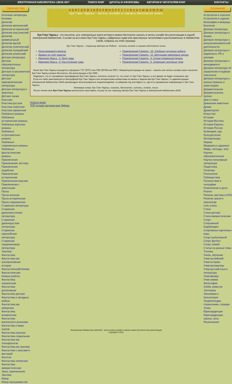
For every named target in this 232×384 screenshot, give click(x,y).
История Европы (213, 124)
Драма (207, 107)
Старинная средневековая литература (11, 244)
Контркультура (212, 138)
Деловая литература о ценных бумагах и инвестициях (217, 82)
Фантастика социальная (16, 336)
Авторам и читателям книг (166, 2)
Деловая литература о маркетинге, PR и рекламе (217, 54)
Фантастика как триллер (16, 346)
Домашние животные (216, 103)
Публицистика (212, 177)
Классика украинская (14, 110)
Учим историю (212, 262)
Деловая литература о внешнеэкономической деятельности (217, 43)
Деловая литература (216, 29)
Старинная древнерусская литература (10, 223)
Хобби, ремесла (213, 286)
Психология (210, 173)
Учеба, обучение (213, 255)
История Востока (214, 121)
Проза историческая (13, 198)
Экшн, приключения (13, 371)
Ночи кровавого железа (52, 51)
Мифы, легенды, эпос (216, 149)
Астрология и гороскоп (217, 15)
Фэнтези (6, 357)
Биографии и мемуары (217, 22)
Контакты (221, 2)
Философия (210, 283)
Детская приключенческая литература (12, 82)
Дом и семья (211, 99)
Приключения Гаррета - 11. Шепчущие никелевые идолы (155, 55)
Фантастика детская (13, 293)
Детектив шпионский (14, 53)
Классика (7, 99)
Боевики (7, 18)
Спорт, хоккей (212, 244)
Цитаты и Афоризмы (124, 2)
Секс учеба (210, 205)
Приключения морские (15, 181)
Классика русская (12, 103)
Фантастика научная (13, 332)
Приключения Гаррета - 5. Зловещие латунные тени (152, 62)
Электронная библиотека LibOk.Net (43, 2)
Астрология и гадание (216, 18)
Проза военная (10, 195)
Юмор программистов (14, 382)
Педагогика (210, 166)
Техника (208, 251)
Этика (207, 308)
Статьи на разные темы (217, 248)
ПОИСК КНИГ (38, 102)
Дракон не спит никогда (52, 55)
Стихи (207, 209)
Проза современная (13, 202)
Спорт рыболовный (215, 237)
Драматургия (211, 110)
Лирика (208, 142)
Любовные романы (13, 113)
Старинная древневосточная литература (12, 213)
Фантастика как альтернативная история (11, 262)
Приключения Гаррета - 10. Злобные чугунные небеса (154, 51)
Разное (208, 191)
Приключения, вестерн (15, 163)
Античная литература (14, 15)
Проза (5, 191)
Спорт (207, 219)
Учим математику (214, 265)
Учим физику (211, 276)
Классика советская (13, 107)
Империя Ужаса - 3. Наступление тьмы (61, 62)
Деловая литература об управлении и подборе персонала (217, 71)
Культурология (212, 135)
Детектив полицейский (15, 50)
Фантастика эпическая (15, 361)
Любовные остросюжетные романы (11, 135)
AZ (161, 10)
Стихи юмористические (217, 216)
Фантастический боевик (15, 269)
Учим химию (211, 279)
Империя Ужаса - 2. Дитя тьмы (56, 58)
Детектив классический (15, 32)
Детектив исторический (15, 29)
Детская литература (13, 57)
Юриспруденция (213, 311)
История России (213, 128)
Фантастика (8, 255)
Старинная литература (15, 205)
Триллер (7, 251)
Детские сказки (10, 96)
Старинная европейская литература (9, 234)
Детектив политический (15, 47)
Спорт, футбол (212, 241)
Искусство (210, 113)
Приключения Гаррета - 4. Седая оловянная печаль (152, 58)
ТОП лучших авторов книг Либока (49, 105)
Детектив (7, 22)
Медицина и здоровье (216, 145)
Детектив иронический (15, 25)
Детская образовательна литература (11, 64)
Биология (209, 25)
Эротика (6, 375)
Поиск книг (96, 2)
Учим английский (213, 258)
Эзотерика (210, 290)
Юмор (5, 378)
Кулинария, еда (213, 131)
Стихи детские (212, 212)
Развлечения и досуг (216, 188)
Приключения (10, 159)
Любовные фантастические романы (11, 153)
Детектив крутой (11, 43)
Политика (209, 170)
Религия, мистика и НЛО (218, 195)
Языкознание (211, 322)
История (209, 117)
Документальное (213, 89)
